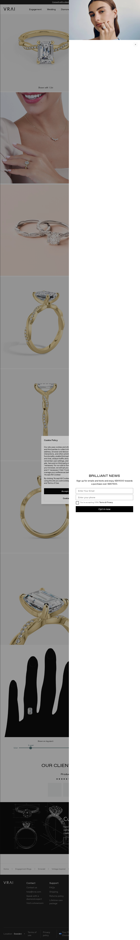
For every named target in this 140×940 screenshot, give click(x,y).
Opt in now (104, 509)
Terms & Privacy (106, 502)
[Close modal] (135, 44)
